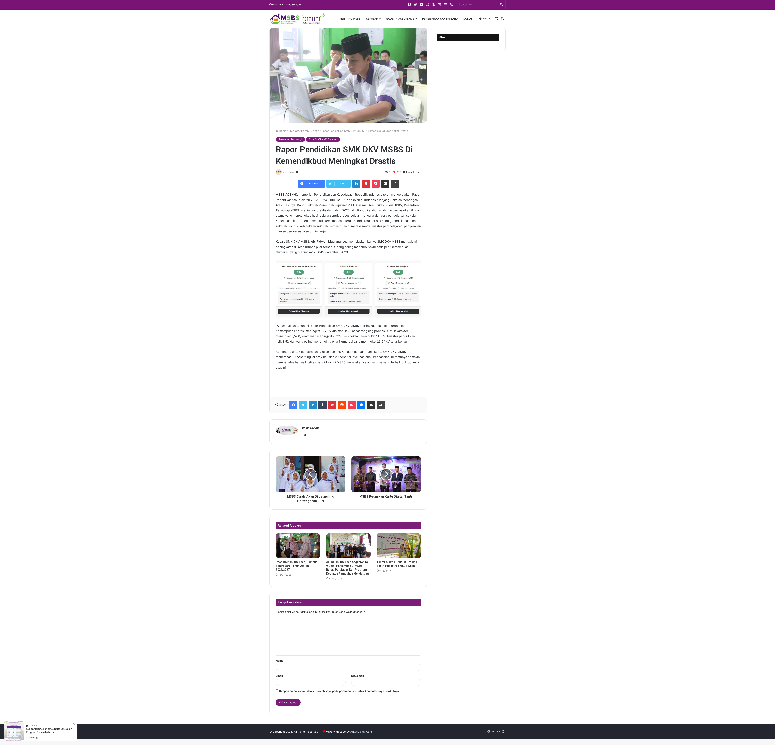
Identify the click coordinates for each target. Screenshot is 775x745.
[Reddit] (342, 405)
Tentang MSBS (349, 18)
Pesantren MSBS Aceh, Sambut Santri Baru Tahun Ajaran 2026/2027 (296, 565)
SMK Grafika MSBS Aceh (304, 130)
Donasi (468, 18)
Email (279, 675)
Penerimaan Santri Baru (440, 18)
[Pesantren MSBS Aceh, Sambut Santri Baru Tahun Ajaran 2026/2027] (298, 545)
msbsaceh (289, 172)
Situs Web (357, 675)
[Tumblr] (322, 405)
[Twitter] (303, 405)
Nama (279, 660)
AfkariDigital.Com (361, 731)
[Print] (395, 184)
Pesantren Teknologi (290, 139)
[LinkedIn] (356, 184)
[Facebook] (293, 405)
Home (282, 130)
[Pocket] (376, 184)
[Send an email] (297, 172)
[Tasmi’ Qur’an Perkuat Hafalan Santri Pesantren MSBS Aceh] (399, 545)
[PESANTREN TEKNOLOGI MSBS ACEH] (297, 18)
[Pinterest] (366, 184)
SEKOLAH (372, 18)
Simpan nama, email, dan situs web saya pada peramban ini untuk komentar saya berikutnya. (339, 691)
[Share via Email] (385, 184)
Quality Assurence (400, 18)
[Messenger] (361, 405)
